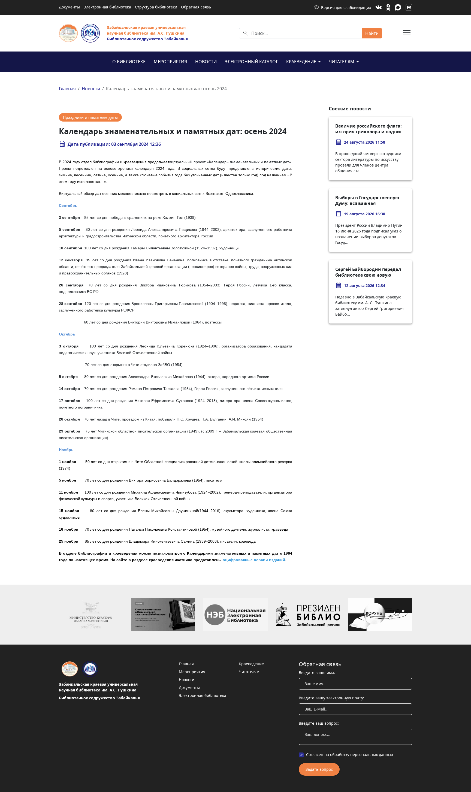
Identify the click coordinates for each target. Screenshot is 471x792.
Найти (372, 33)
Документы (69, 7)
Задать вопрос (319, 769)
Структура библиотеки (156, 7)
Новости (206, 62)
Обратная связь (196, 7)
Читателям (342, 62)
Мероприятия (170, 62)
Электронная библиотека (107, 7)
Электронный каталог (251, 62)
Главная (67, 89)
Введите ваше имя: (317, 672)
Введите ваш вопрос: (319, 723)
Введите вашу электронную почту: (331, 697)
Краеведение (301, 62)
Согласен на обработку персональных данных (349, 754)
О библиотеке (129, 62)
